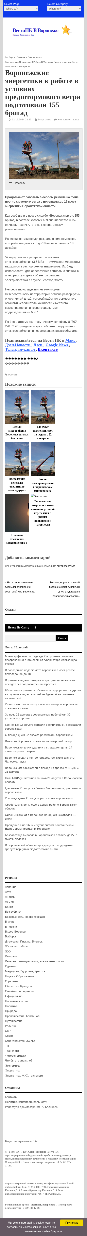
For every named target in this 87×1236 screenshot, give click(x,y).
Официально (13, 996)
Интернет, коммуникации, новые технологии (34, 961)
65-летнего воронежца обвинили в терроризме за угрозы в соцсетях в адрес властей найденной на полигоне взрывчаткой (43, 694)
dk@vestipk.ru (52, 1193)
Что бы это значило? (18, 1060)
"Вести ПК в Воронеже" (43, 1204)
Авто (8, 891)
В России (11, 926)
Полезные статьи (16, 1001)
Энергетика (34, 57)
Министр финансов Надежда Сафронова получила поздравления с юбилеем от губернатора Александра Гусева (41, 660)
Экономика (12, 1065)
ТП (7, 1045)
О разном (11, 981)
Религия (10, 1026)
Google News (57, 345)
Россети (13, 374)
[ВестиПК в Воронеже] (43, 41)
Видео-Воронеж (15, 931)
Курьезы (10, 966)
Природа (11, 1010)
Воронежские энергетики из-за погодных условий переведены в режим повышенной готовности (43, 513)
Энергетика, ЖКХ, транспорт (24, 1075)
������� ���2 (21, 358)
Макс (70, 340)
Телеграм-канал (20, 349)
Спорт (9, 1035)
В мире (10, 921)
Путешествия (13, 1020)
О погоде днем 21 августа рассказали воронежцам (39, 798)
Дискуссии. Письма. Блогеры (24, 941)
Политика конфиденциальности (26, 1101)
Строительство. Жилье (20, 1040)
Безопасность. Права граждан (25, 916)
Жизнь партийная (17, 946)
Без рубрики (13, 911)
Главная (21, 57)
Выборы (10, 936)
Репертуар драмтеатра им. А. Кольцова (31, 1106)
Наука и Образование (19, 976)
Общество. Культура (18, 986)
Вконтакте (48, 349)
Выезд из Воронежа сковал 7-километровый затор (38, 741)
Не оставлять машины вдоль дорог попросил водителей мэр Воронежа (20, 587)
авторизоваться (66, 566)
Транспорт (12, 1050)
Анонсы (10, 896)
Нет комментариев (68, 119)
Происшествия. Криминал (22, 1016)
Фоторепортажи (15, 1055)
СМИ (8, 1030)
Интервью (11, 956)
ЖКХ (8, 951)
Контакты (11, 1097)
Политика (11, 1006)
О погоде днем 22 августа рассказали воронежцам (39, 734)
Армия (9, 901)
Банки (9, 906)
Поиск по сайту (18, 627)
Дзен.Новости (18, 345)
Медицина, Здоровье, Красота (25, 971)
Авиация (10, 886)
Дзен (39, 345)
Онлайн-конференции (20, 991)
